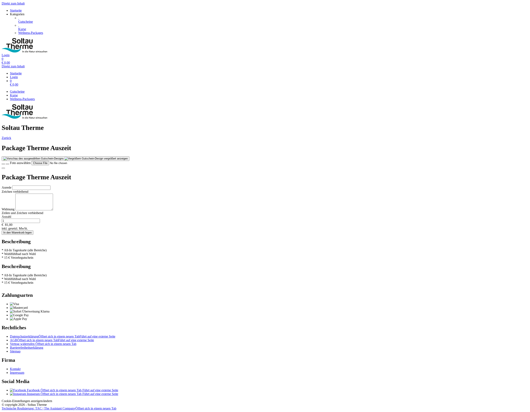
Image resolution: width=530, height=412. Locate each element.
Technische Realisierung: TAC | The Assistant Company (59, 408)
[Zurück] (3, 164)
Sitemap (15, 351)
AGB (52, 340)
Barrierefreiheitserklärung (26, 347)
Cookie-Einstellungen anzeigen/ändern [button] (27, 401)
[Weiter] (3, 168)
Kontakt (15, 369)
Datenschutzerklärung (62, 336)
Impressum (17, 372)
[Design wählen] (7, 164)
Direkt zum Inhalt (13, 3)
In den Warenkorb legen (17, 232)
